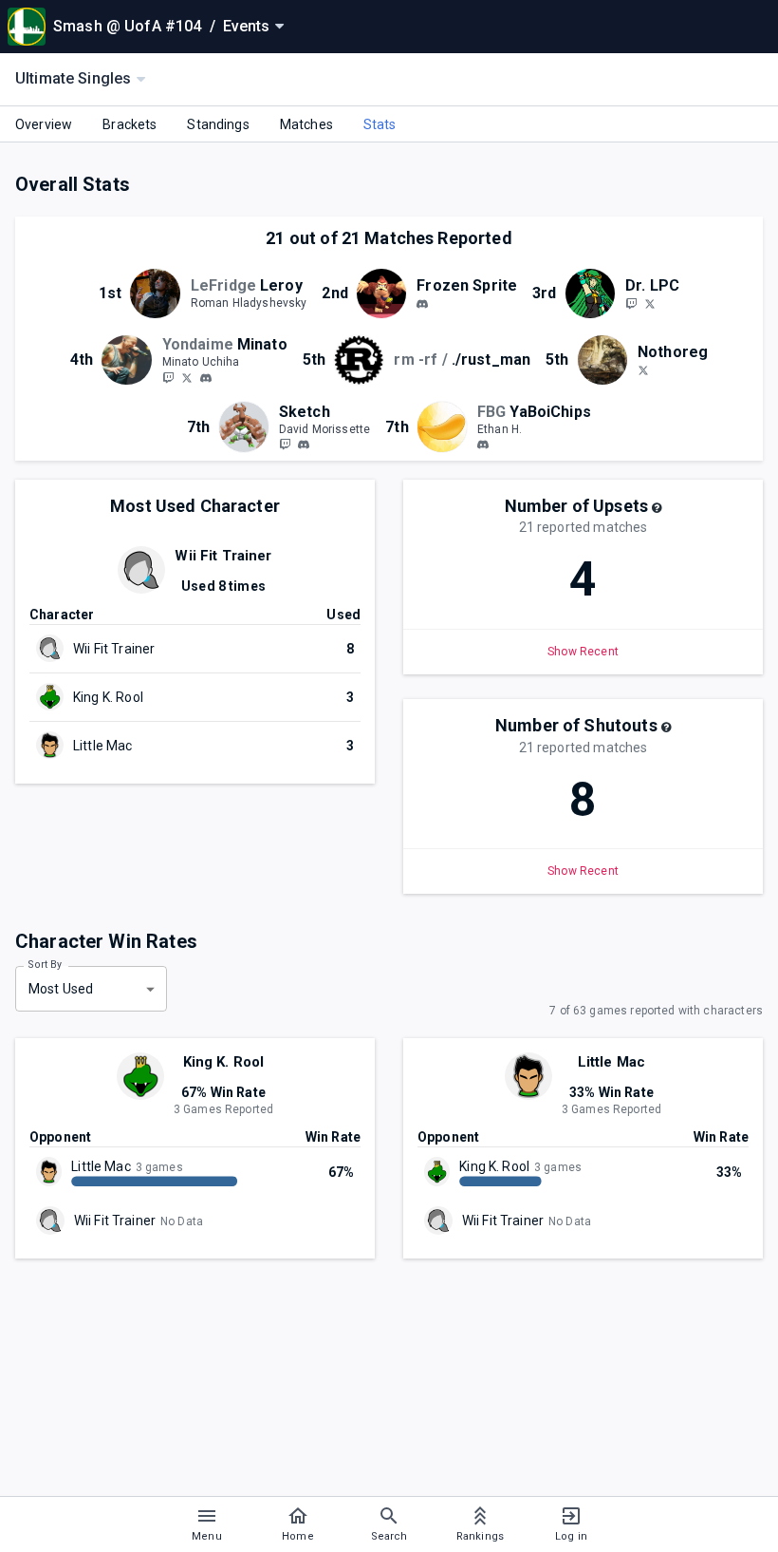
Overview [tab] (43, 124)
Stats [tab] (380, 124)
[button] (656, 508)
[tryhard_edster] (187, 377)
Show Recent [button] (583, 651)
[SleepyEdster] (168, 377)
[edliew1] (206, 378)
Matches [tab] (306, 124)
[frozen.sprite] (422, 304)
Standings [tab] (218, 124)
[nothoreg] (643, 369)
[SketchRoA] (284, 444)
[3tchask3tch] (303, 445)
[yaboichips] (483, 445)
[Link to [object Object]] (159, 293)
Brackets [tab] (129, 124)
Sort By (45, 965)
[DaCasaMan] (631, 303)
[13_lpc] (650, 303)
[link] (422, 303)
